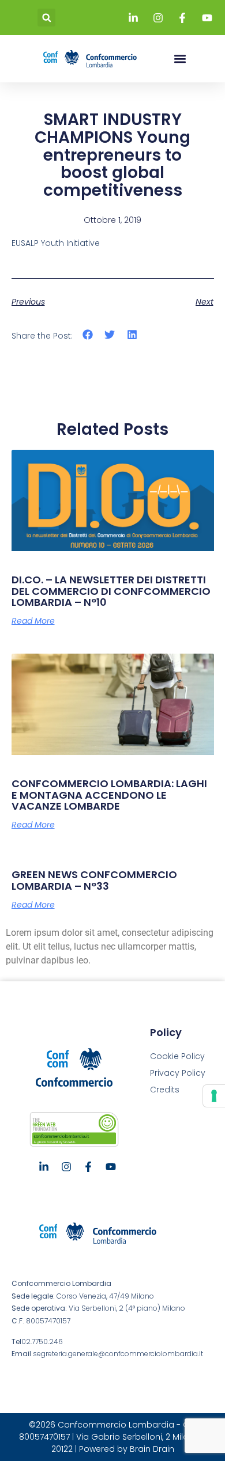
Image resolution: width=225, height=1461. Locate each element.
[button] (46, 17)
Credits (164, 1089)
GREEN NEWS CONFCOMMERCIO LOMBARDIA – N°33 (94, 880)
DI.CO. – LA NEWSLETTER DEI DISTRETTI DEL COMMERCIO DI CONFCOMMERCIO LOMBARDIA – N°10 (111, 591)
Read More (33, 621)
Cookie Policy (177, 1056)
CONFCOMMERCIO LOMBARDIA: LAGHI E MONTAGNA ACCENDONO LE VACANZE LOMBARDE (109, 795)
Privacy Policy (177, 1073)
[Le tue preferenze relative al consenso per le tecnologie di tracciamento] (214, 1096)
